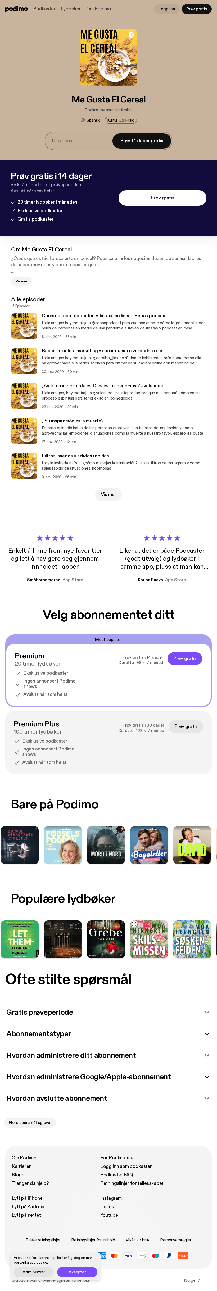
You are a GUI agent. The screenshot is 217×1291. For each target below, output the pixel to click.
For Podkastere (117, 1158)
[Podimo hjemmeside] (16, 9)
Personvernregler (175, 1240)
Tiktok (107, 1207)
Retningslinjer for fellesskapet (132, 1183)
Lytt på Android (28, 1207)
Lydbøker (71, 9)
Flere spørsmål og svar (30, 1122)
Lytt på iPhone (27, 1198)
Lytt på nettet (26, 1215)
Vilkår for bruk (138, 1240)
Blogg (18, 1175)
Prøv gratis (196, 9)
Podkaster (44, 9)
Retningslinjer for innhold (93, 1240)
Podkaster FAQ (116, 1175)
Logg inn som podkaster (126, 1166)
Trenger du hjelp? (30, 1183)
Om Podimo (98, 9)
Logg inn (167, 9)
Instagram (111, 1198)
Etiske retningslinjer (43, 1240)
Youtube (109, 1215)
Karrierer (21, 1166)
